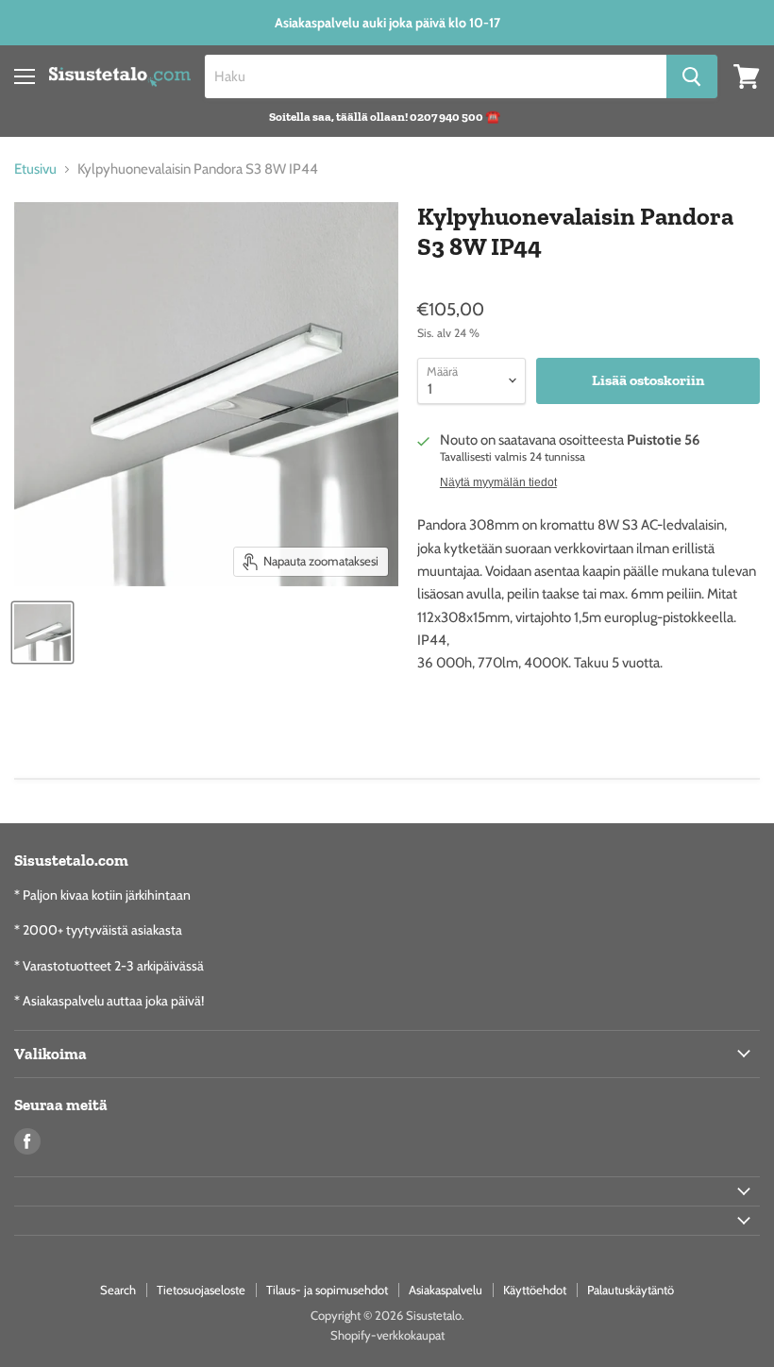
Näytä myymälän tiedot (498, 482)
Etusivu (35, 169)
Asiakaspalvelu (445, 1289)
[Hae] (691, 76)
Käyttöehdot (534, 1289)
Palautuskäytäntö (630, 1289)
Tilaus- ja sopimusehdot (327, 1289)
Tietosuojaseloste (201, 1289)
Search (118, 1289)
